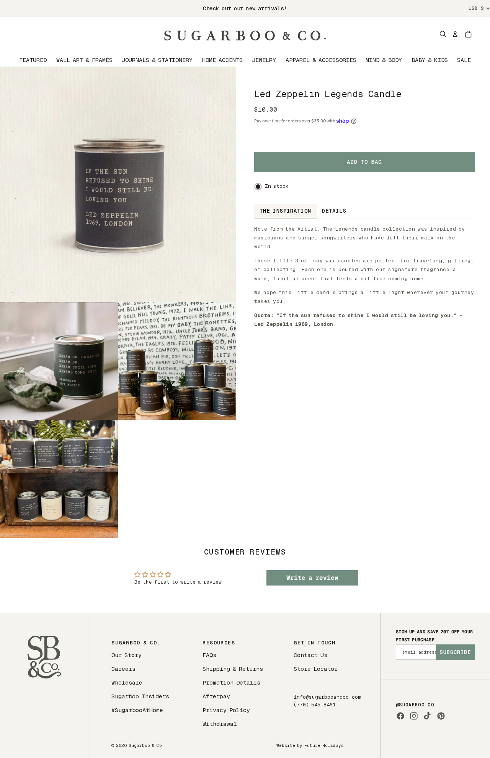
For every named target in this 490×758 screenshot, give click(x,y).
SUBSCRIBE (455, 652)
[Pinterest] (441, 716)
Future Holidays (324, 745)
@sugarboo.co (415, 705)
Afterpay (216, 696)
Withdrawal (220, 723)
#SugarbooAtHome (137, 710)
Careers (123, 668)
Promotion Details (231, 682)
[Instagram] (413, 716)
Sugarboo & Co (145, 745)
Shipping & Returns (233, 668)
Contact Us (310, 655)
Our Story (126, 655)
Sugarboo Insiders (140, 696)
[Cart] (468, 34)
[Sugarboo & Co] (245, 34)
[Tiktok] (427, 716)
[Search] (442, 34)
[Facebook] (400, 716)
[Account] (455, 34)
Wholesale (126, 682)
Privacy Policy (226, 710)
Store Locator (316, 668)
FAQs (209, 655)
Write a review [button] (312, 578)
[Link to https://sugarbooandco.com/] (44, 685)
